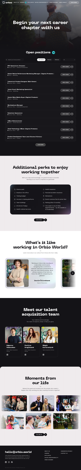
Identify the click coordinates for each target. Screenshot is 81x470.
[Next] (73, 273)
